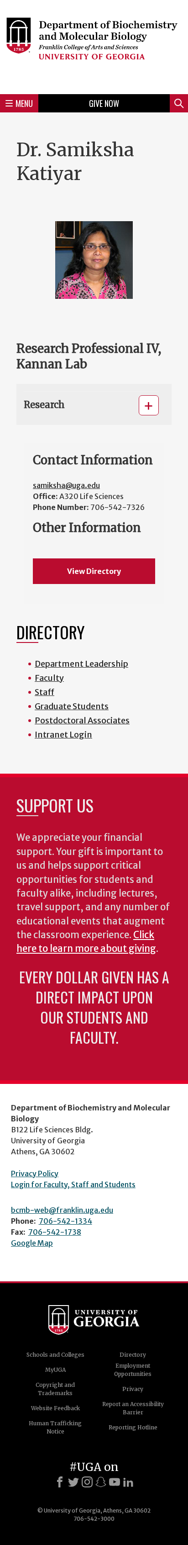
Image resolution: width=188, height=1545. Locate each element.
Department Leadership (81, 663)
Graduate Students (72, 706)
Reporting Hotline (133, 1427)
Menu (24, 103)
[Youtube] (114, 1481)
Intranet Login (63, 734)
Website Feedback (55, 1408)
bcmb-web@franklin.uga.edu (62, 1210)
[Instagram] (87, 1481)
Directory (133, 1354)
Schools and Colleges (55, 1354)
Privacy (132, 1389)
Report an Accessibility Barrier (133, 1408)
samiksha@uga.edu (66, 485)
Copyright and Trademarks (55, 1388)
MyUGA (55, 1369)
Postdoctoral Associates (82, 720)
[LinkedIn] (128, 1481)
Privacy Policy (34, 1173)
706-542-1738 (54, 1232)
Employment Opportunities (132, 1369)
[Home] (94, 45)
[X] (73, 1481)
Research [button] (44, 404)
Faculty (49, 678)
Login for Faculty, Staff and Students (73, 1184)
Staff (44, 692)
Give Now (104, 103)
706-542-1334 (65, 1221)
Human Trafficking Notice (55, 1427)
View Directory (94, 571)
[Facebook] (59, 1481)
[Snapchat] (100, 1481)
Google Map (32, 1243)
